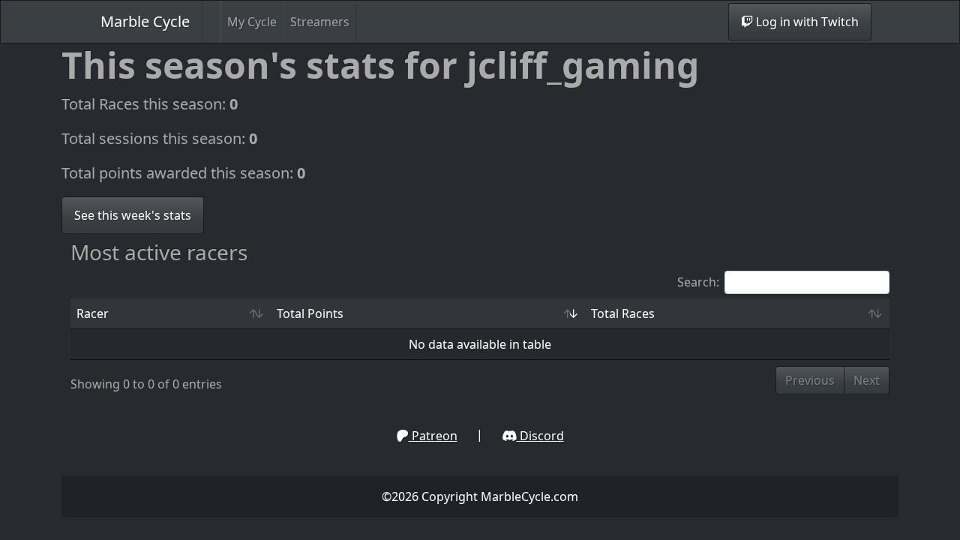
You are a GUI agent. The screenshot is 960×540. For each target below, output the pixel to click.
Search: (698, 282)
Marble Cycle (145, 21)
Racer (92, 313)
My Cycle (252, 22)
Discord (540, 436)
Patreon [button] (433, 436)
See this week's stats (132, 215)
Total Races (623, 313)
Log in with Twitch (806, 22)
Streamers (320, 22)
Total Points (310, 313)
